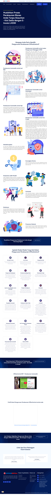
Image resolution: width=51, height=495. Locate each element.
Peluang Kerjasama (25, 4)
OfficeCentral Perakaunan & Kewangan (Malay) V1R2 (21, 425)
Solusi (4, 4)
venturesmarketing (34, 425)
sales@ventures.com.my (36, 1)
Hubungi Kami (32, 4)
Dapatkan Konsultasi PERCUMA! (39, 361)
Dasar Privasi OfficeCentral (22, 478)
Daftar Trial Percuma (32, 474)
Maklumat (18, 4)
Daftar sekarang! (37, 240)
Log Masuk (45, 4)
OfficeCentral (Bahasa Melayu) (33, 476)
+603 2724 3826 (22, 1)
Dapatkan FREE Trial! (39, 4)
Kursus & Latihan (8, 4)
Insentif (14, 4)
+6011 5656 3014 (29, 1)
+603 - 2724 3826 (41, 474)
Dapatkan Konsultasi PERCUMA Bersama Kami (40, 436)
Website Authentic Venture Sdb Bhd (32, 480)
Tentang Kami (20, 474)
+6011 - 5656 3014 (42, 476)
